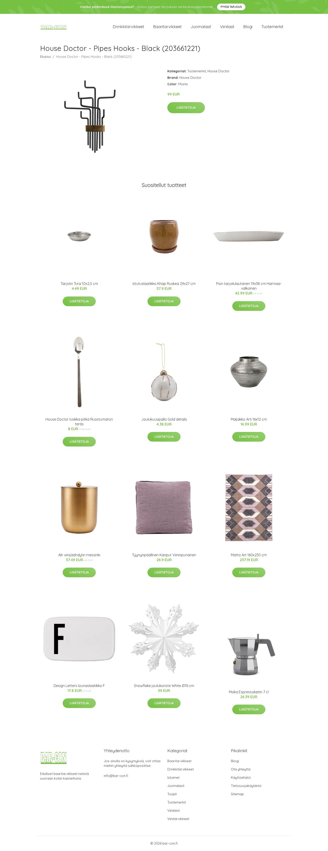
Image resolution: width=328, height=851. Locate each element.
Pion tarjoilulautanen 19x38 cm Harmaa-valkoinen (249, 286)
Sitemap (237, 794)
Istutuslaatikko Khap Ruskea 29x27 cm (164, 283)
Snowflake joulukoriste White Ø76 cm (164, 685)
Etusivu (45, 56)
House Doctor (219, 71)
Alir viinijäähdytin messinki (79, 555)
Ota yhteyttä (240, 769)
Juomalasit (201, 26)
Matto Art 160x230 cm (249, 555)
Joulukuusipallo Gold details (164, 419)
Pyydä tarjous (231, 6)
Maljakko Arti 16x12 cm (249, 419)
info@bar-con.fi (116, 776)
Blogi (247, 26)
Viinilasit (227, 26)
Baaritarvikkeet (167, 26)
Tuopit (172, 794)
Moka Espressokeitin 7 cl (249, 692)
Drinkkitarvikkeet (128, 26)
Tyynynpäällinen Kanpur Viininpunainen (164, 555)
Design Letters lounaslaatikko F (79, 685)
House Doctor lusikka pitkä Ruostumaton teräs (79, 421)
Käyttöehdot (241, 777)
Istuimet (173, 777)
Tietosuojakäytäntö (246, 786)
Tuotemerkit (272, 26)
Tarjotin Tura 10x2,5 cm (79, 283)
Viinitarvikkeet (178, 819)
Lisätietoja (186, 108)
